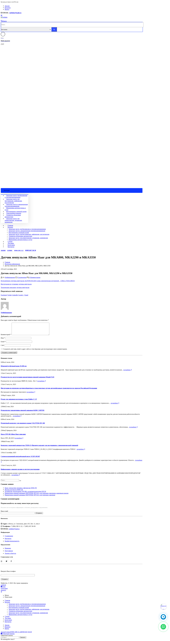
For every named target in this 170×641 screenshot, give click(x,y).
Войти (7, 9)
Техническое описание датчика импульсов (15, 287)
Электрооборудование (13, 213)
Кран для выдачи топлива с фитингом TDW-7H (21, 488)
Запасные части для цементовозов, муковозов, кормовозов (13, 220)
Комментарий (6, 334)
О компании (9, 536)
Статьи (10, 241)
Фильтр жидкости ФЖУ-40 (14, 489)
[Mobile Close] (1, 592)
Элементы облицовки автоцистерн (13, 216)
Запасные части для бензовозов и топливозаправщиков (16, 196)
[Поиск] (54, 29)
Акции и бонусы (10, 553)
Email (26, 295)
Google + (21, 295)
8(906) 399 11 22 (18, 250)
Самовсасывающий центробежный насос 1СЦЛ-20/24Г (20, 456)
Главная (10, 225)
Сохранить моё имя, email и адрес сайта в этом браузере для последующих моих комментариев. (35, 349)
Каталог (10, 227)
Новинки (8, 548)
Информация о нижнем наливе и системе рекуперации (20, 469)
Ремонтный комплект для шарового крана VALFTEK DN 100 (23, 423)
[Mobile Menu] (1, 15)
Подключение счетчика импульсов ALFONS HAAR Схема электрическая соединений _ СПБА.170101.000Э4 (38, 281)
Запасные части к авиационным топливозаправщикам (16, 205)
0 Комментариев (34, 277)
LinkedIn (15, 295)
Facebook (4, 295)
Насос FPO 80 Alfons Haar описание (13, 434)
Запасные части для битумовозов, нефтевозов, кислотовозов (13, 200)
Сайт (2, 345)
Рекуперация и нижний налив (16, 211)
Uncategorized (22, 277)
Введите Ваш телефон (8, 571)
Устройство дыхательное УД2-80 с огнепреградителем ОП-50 (25, 491)
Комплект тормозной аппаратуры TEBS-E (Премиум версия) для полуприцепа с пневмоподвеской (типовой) (39, 445)
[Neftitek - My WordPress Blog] (4, 17)
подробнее (127, 370)
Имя (3, 338)
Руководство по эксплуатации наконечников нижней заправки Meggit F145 (27, 377)
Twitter (9, 295)
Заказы (7, 6)
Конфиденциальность (12, 541)
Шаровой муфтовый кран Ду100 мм (14, 366)
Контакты (11, 247)
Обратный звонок (8, 634)
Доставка (11, 243)
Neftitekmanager (10, 277)
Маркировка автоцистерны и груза (20, 239)
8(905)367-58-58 (30, 250)
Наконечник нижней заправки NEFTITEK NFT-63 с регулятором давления (30, 495)
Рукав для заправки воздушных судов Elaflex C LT (19, 399)
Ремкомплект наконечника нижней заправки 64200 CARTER (22, 410)
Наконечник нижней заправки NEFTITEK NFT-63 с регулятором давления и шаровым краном (36, 493)
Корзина (8, 7)
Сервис (9, 250)
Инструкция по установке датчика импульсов (16, 284)
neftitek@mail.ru (15, 13)
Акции (3, 250)
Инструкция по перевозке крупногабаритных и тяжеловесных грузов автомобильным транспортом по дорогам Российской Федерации (49, 388)
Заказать (22, 637)
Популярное (9, 551)
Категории (11, 245)
